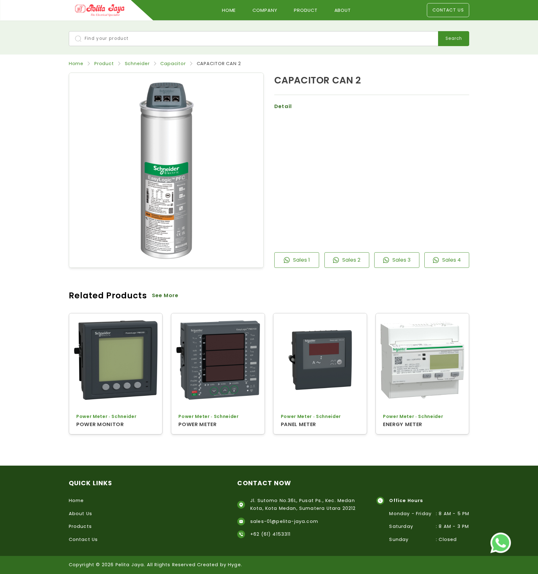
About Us (80, 513)
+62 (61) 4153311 (270, 534)
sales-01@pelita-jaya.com (284, 521)
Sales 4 (451, 259)
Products (80, 526)
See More (165, 295)
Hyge (234, 565)
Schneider (137, 63)
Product (306, 10)
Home (229, 10)
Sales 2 (351, 259)
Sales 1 (301, 259)
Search (454, 38)
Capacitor (173, 63)
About (342, 10)
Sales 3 (401, 259)
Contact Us (448, 10)
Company (264, 10)
